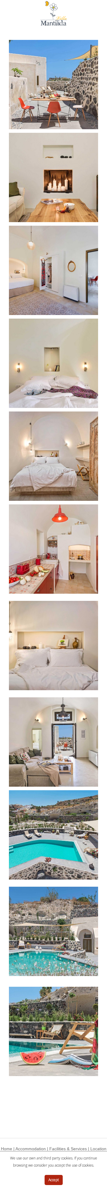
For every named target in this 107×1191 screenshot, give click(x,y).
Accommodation (30, 1148)
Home (6, 1148)
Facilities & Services (68, 1148)
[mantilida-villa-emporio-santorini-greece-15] (53, 270)
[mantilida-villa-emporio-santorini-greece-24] (53, 835)
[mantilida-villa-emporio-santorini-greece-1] (53, 931)
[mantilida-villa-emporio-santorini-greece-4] (53, 1031)
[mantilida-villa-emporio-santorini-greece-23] (53, 742)
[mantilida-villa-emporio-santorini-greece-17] (53, 456)
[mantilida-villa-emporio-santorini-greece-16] (53, 363)
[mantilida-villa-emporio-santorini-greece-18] (53, 549)
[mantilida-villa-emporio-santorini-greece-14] (53, 177)
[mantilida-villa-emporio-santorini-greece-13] (53, 84)
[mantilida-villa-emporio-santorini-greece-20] (53, 645)
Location (98, 1148)
